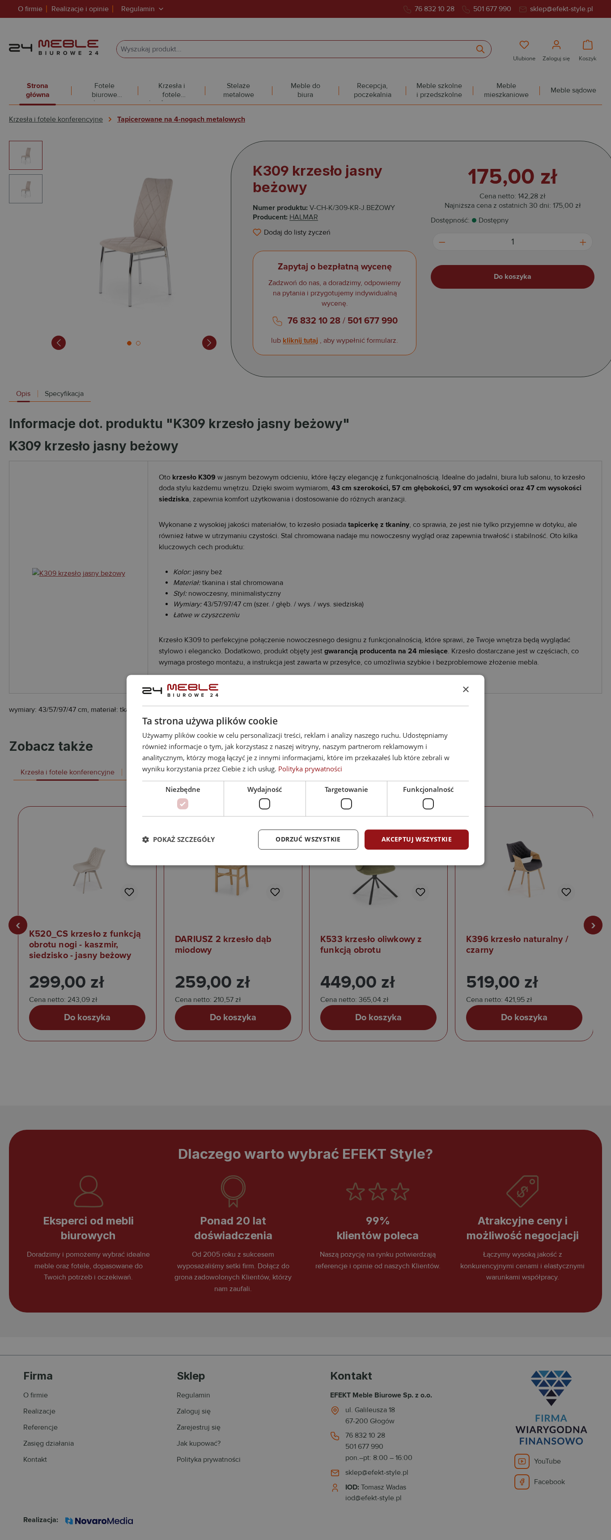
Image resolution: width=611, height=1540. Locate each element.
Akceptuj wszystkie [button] (417, 839)
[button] (178, 839)
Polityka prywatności (310, 768)
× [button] (465, 689)
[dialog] (305, 770)
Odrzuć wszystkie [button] (308, 839)
